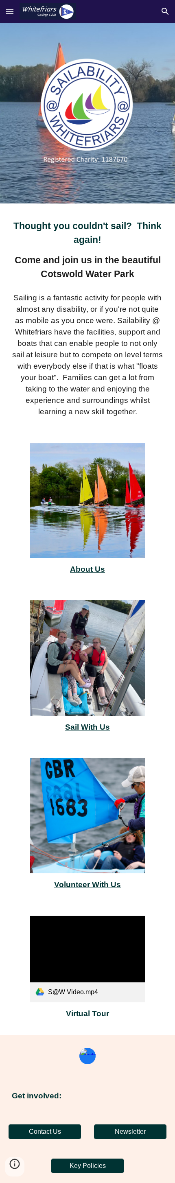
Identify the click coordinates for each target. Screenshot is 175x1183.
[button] (10, 11)
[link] (87, 959)
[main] (88, 249)
